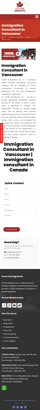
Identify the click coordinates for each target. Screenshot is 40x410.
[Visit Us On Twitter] (19, 305)
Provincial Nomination (11, 337)
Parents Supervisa (9, 334)
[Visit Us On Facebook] (4, 305)
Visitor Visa (7, 330)
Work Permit (7, 320)
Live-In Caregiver (9, 341)
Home (4, 37)
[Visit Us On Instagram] (9, 305)
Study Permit (8, 323)
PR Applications (9, 327)
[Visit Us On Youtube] (14, 305)
